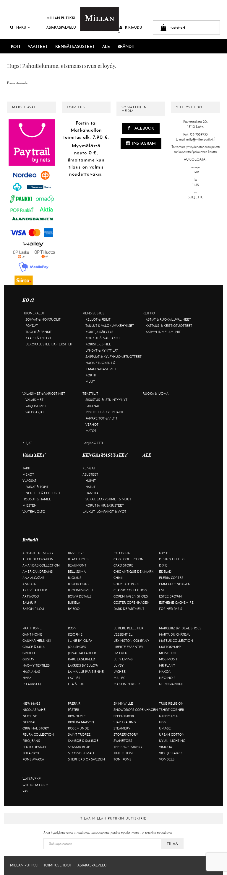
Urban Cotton (171, 734)
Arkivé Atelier (34, 590)
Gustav (28, 659)
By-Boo (74, 609)
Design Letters (172, 559)
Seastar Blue (79, 747)
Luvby (119, 665)
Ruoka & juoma (155, 393)
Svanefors (123, 741)
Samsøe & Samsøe (83, 741)
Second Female (81, 753)
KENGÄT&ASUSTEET (75, 46)
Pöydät (31, 326)
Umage (165, 728)
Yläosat (29, 481)
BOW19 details (79, 596)
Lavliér (74, 678)
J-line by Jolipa (80, 641)
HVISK (27, 678)
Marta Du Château (175, 634)
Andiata (29, 584)
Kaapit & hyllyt (38, 338)
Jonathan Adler (82, 653)
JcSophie (75, 634)
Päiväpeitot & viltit (101, 418)
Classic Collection (130, 590)
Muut (90, 381)
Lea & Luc (76, 684)
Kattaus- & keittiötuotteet (169, 326)
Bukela (74, 602)
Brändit (126, 46)
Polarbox (30, 753)
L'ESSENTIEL (123, 634)
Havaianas (31, 672)
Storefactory (126, 734)
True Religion (171, 703)
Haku (21, 27)
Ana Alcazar (33, 578)
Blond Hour (79, 584)
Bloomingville (81, 590)
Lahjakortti (92, 443)
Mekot (28, 474)
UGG (162, 722)
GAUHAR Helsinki (36, 641)
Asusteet (90, 474)
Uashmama (168, 716)
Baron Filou (33, 609)
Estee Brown (170, 596)
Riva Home (77, 716)
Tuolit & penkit (38, 332)
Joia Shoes (77, 647)
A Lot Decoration (37, 559)
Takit (26, 468)
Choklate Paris (126, 584)
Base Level (77, 553)
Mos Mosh (168, 659)
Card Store (123, 565)
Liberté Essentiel (129, 647)
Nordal (29, 722)
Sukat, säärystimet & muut (108, 499)
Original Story (35, 728)
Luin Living (123, 659)
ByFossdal (123, 553)
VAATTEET (38, 46)
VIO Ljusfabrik (171, 753)
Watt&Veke (31, 779)
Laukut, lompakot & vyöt (104, 512)
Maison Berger (127, 684)
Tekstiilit (90, 393)
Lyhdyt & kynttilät (101, 350)
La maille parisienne (86, 672)
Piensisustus (93, 313)
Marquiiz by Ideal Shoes (180, 628)
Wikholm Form (35, 785)
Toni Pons (122, 759)
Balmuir (29, 602)
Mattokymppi (170, 647)
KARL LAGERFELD (81, 659)
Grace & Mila (33, 647)
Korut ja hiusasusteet (104, 505)
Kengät (88, 468)
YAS (25, 791)
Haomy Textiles (36, 665)
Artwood (30, 596)
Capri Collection (129, 559)
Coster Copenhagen (132, 602)
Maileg (120, 678)
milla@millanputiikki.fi (200, 139)
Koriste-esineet (99, 344)
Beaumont (77, 565)
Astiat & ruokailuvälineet (168, 319)
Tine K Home (124, 753)
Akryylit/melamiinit (163, 332)
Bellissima (77, 571)
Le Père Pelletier (128, 628)
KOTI (15, 46)
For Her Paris (170, 609)
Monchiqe (168, 653)
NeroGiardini (171, 684)
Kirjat (27, 443)
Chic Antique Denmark (133, 571)
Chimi (118, 578)
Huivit (90, 481)
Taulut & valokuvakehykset (109, 326)
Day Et (164, 553)
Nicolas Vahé (34, 710)
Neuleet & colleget (43, 493)
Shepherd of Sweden (86, 759)
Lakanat (92, 406)
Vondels (166, 759)
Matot (90, 431)
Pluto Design (34, 747)
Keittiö (149, 313)
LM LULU (120, 653)
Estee (164, 590)
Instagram (143, 143)
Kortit (91, 375)
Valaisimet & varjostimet (43, 393)
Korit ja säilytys (99, 332)
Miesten (29, 505)
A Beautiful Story (37, 553)
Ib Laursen (31, 684)
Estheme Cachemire (176, 602)
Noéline (29, 716)
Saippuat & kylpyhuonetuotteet (113, 357)
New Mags (31, 703)
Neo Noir (167, 678)
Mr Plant (167, 665)
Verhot (91, 424)
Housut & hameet (37, 499)
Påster (73, 710)
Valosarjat (34, 412)
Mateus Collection (176, 641)
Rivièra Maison (81, 722)
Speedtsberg (124, 716)
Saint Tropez (79, 734)
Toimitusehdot (57, 865)
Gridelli (29, 653)
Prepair (74, 703)
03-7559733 (199, 134)
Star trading (125, 722)
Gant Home (32, 634)
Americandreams (37, 571)
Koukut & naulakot (102, 338)
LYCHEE (120, 672)
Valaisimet (34, 400)
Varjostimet (35, 406)
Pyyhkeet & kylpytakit (104, 412)
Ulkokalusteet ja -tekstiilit (49, 344)
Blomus (74, 578)
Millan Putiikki (60, 18)
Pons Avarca (33, 759)
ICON (72, 628)
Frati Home (32, 628)
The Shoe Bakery (128, 747)
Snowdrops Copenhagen (136, 710)
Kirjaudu (133, 27)
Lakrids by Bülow (83, 665)
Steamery (122, 728)
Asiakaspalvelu (61, 27)
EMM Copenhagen (175, 584)
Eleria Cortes (171, 578)
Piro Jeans (31, 741)
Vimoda (165, 747)
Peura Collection (38, 734)
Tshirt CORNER (171, 710)
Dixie (163, 565)
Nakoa (165, 672)
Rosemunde (78, 728)
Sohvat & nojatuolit (43, 319)
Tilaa (172, 843)
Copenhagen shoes (131, 596)
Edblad (165, 571)
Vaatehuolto (33, 512)
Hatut (90, 487)
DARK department (129, 609)
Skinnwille (123, 703)
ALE (106, 46)
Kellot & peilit (98, 319)
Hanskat (92, 493)
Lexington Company (131, 641)
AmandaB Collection (41, 565)
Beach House (79, 559)
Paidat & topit (36, 487)
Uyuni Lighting (172, 741)
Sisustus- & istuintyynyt (106, 400)
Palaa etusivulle (17, 83)
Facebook (143, 128)
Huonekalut (33, 313)
